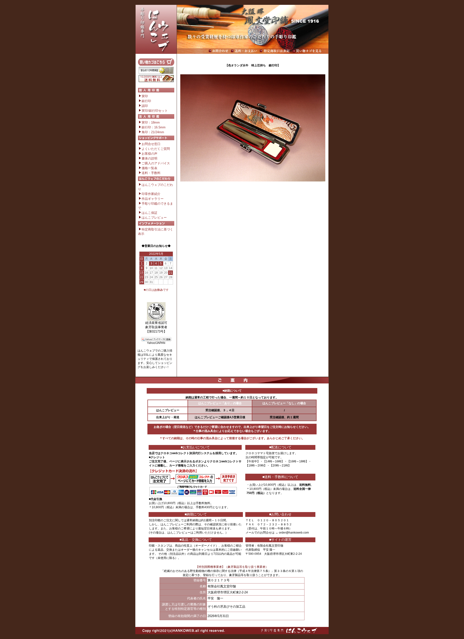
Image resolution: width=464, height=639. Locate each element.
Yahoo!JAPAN (156, 343)
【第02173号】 (156, 331)
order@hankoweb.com (294, 532)
